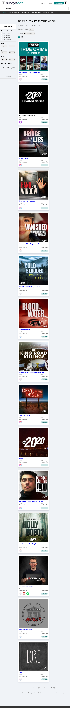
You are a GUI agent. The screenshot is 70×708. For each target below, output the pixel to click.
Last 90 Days (6, 37)
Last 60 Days (6, 35)
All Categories (26, 12)
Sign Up (43, 3)
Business (34, 12)
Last (52, 688)
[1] (19, 37)
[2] (22, 37)
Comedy (50, 12)
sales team (48, 693)
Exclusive (10, 12)
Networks (17, 12)
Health (40, 12)
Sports (45, 12)
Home (4, 12)
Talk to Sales (59, 3)
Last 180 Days (7, 39)
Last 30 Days (6, 33)
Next (46, 688)
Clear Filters (8, 76)
